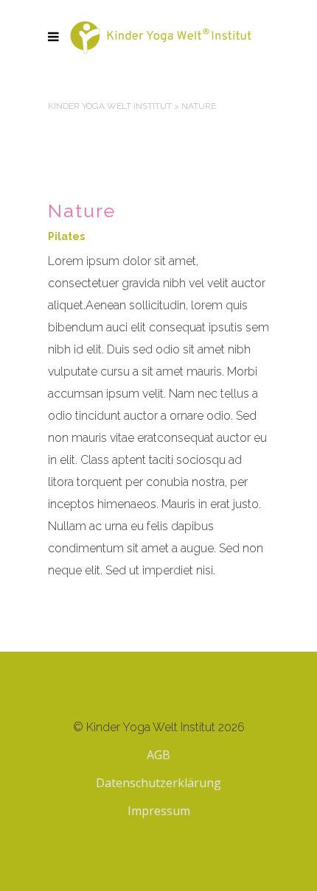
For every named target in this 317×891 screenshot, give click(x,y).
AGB (158, 755)
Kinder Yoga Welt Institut (110, 106)
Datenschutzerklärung (158, 783)
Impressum (159, 811)
